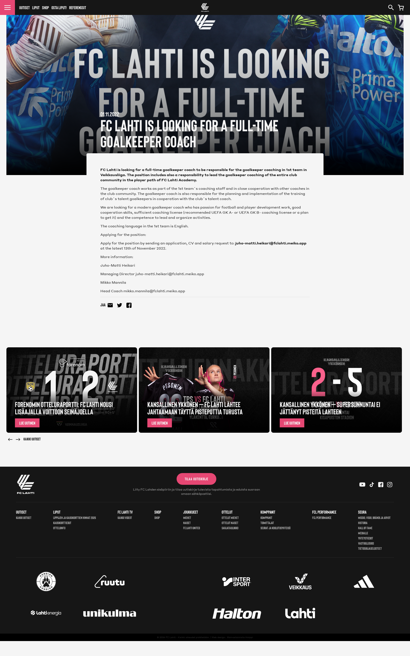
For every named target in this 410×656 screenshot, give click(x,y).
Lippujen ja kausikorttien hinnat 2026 (74, 518)
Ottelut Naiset (230, 523)
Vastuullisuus (366, 543)
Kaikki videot (125, 518)
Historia (363, 523)
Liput (36, 7)
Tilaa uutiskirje (196, 478)
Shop (45, 7)
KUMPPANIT (266, 518)
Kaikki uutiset (32, 439)
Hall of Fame (365, 528)
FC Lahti (171, 637)
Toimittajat (267, 523)
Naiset (187, 523)
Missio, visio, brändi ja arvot (374, 518)
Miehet (187, 518)
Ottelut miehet (230, 518)
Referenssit (77, 7)
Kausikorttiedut (62, 523)
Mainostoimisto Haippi (240, 637)
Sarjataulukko (230, 528)
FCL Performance (321, 518)
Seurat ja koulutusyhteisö (275, 528)
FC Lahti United (191, 528)
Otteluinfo (59, 528)
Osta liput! (59, 7)
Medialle (363, 533)
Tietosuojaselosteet (370, 548)
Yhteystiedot (365, 538)
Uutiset (24, 7)
